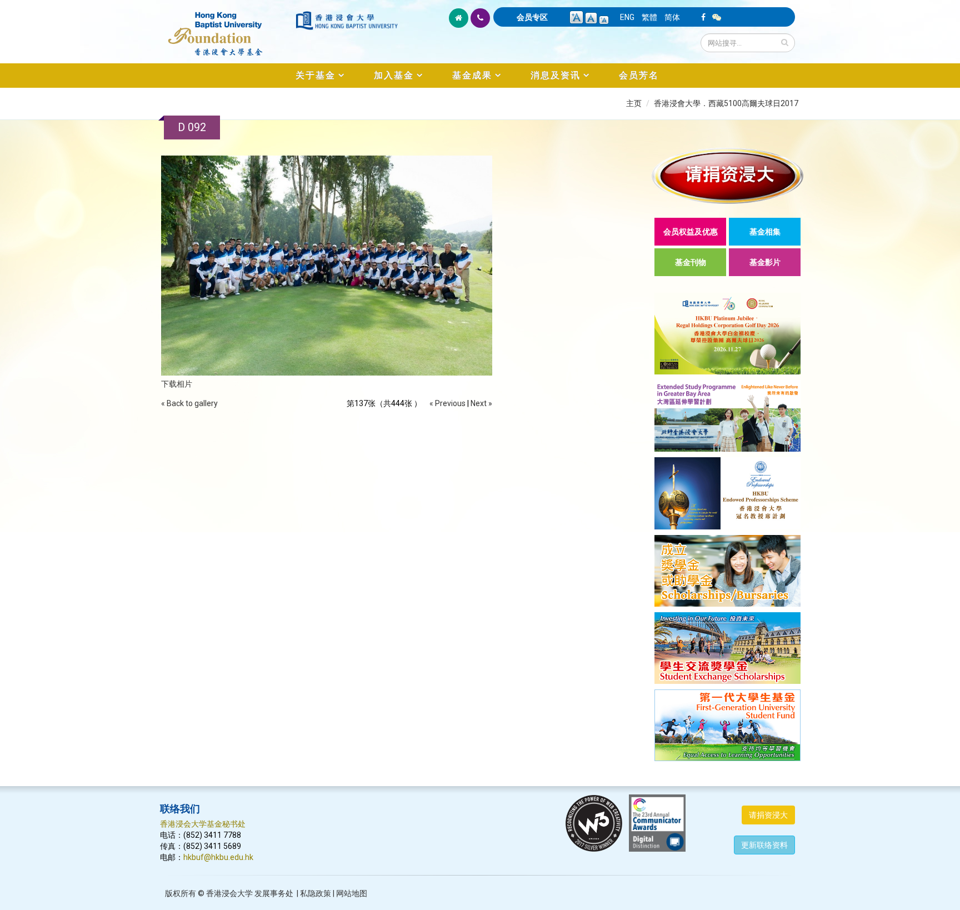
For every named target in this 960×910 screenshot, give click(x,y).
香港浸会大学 (229, 893)
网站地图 (351, 893)
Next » (481, 403)
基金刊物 (690, 262)
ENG (627, 17)
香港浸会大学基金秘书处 (203, 823)
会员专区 (532, 17)
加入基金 (394, 75)
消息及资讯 (556, 75)
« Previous (447, 403)
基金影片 (765, 262)
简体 (672, 17)
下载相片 (176, 383)
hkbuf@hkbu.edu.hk (218, 857)
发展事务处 (273, 893)
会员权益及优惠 (690, 231)
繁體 (649, 17)
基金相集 (765, 231)
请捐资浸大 (768, 815)
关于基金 (316, 75)
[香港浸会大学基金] (227, 28)
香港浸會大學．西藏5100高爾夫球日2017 (726, 103)
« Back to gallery (189, 403)
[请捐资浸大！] (727, 176)
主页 (634, 103)
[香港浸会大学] (347, 20)
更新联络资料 (764, 845)
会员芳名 (639, 75)
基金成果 (472, 75)
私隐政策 (315, 893)
